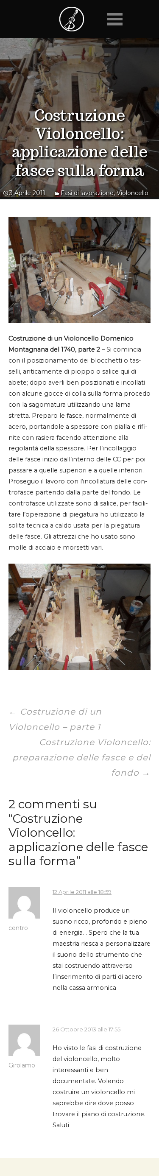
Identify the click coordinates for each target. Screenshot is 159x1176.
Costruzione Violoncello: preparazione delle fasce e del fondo (81, 757)
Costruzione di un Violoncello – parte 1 (55, 719)
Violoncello (132, 193)
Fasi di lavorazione (87, 193)
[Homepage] (71, 19)
